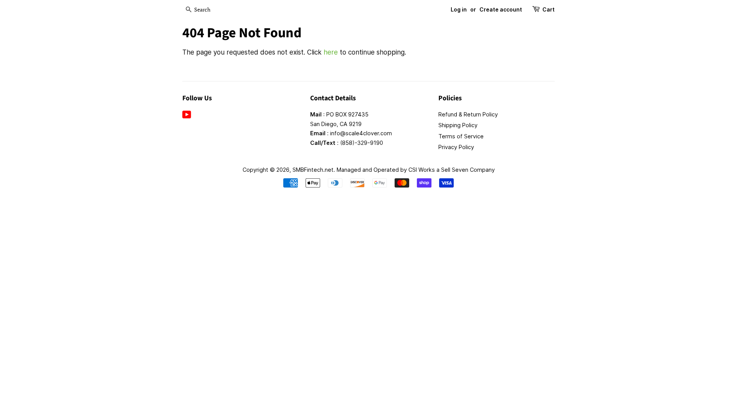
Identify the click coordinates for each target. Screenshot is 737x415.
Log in (459, 9)
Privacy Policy (456, 147)
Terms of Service (461, 136)
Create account (500, 9)
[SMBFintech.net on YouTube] (186, 116)
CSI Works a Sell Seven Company (451, 169)
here (331, 52)
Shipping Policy (458, 125)
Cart (548, 9)
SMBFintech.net (313, 169)
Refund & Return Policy (468, 114)
